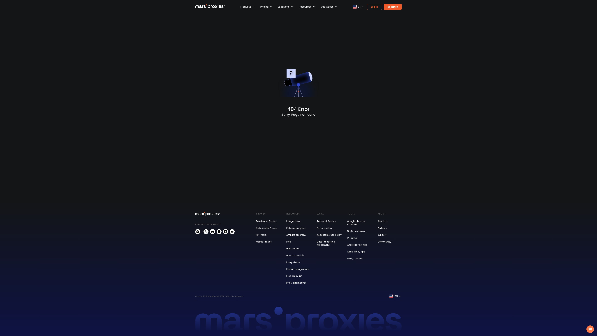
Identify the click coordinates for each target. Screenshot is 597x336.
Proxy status (293, 262)
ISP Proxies (262, 234)
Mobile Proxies (264, 241)
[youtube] (232, 231)
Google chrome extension (356, 223)
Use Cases (327, 7)
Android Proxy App (357, 244)
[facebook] (219, 231)
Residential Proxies (266, 221)
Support (382, 234)
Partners (382, 228)
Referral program (295, 228)
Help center (292, 248)
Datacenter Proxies (267, 228)
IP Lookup (352, 238)
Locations (283, 7)
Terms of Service (326, 221)
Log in (374, 6)
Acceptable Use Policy (329, 234)
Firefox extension (356, 231)
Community (384, 241)
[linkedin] (225, 231)
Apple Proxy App (356, 251)
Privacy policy (324, 228)
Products (245, 7)
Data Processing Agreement (326, 243)
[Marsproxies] (210, 6)
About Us (383, 221)
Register (393, 6)
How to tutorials (295, 255)
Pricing (264, 7)
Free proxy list (294, 276)
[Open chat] (590, 329)
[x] (206, 231)
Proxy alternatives (296, 282)
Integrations (293, 221)
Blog (288, 241)
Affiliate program (296, 234)
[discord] (212, 231)
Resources (305, 7)
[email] (197, 231)
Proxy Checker (355, 258)
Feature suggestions (297, 269)
